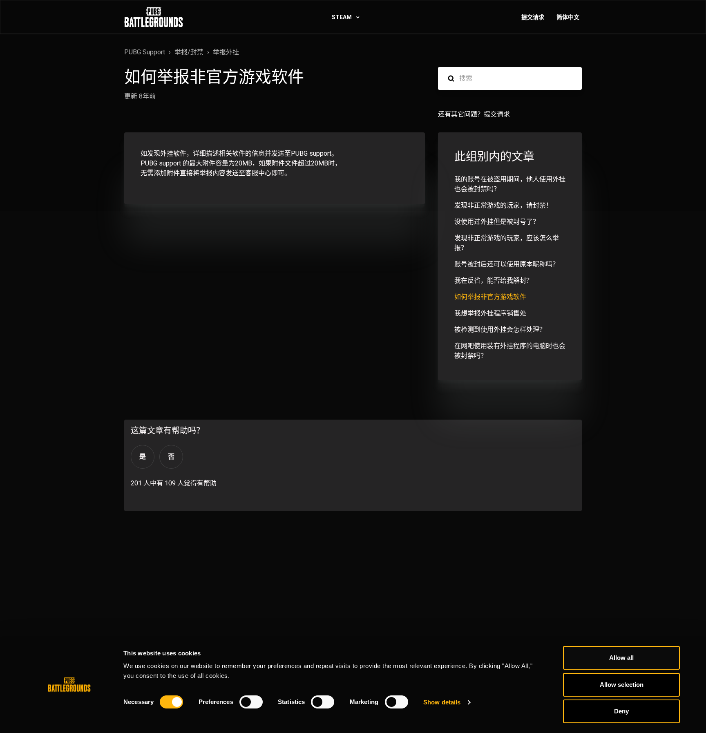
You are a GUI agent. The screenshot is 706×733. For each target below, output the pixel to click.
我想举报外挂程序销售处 (490, 313)
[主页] (153, 17)
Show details (441, 702)
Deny (621, 711)
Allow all (621, 657)
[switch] (251, 701)
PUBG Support (144, 52)
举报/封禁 (188, 52)
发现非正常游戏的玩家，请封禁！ (503, 205)
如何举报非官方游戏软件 (490, 297)
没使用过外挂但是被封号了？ (496, 222)
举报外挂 (226, 52)
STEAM (342, 17)
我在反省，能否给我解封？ (493, 280)
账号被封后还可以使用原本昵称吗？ (506, 264)
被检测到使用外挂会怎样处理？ (500, 329)
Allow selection (621, 684)
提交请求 (532, 17)
